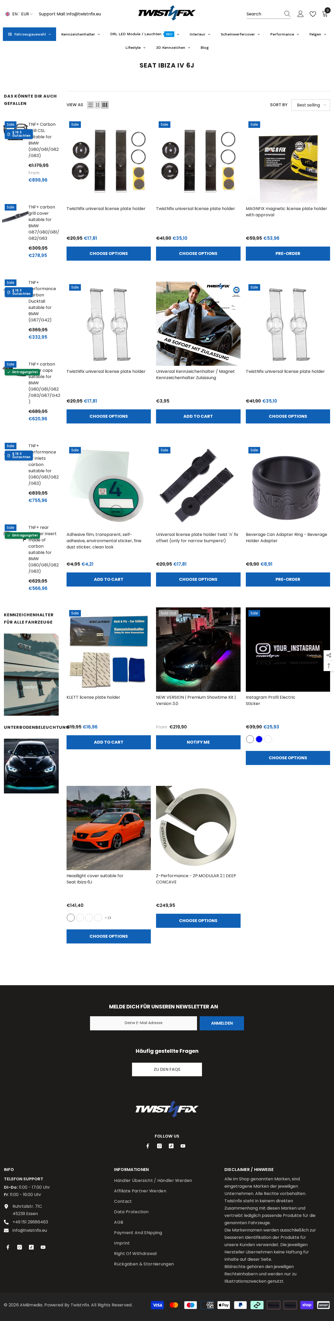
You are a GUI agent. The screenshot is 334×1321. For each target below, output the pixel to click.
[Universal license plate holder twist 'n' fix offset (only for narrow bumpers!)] (198, 486)
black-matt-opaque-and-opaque (80, 918)
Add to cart (198, 416)
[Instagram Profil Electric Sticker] (288, 649)
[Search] (269, 14)
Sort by (279, 105)
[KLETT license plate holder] (109, 649)
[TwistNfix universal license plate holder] (109, 161)
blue (259, 739)
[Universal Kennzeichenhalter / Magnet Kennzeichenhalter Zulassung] (198, 324)
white (250, 739)
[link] (31, 674)
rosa (268, 739)
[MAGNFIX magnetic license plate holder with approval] (288, 161)
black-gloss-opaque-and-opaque (71, 918)
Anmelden (222, 1023)
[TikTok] (171, 1146)
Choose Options (109, 253)
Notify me (198, 742)
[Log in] (300, 14)
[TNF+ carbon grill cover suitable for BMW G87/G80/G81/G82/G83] (15, 214)
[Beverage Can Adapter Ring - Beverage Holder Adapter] (288, 486)
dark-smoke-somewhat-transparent (98, 918)
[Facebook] (148, 1146)
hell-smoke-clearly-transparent (89, 918)
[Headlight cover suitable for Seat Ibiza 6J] (109, 828)
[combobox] (264, 14)
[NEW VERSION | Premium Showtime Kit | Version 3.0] (198, 649)
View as (75, 105)
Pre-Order (288, 253)
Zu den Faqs (167, 1069)
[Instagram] (159, 1146)
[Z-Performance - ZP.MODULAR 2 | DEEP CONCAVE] (198, 828)
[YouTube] (183, 1146)
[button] (90, 104)
